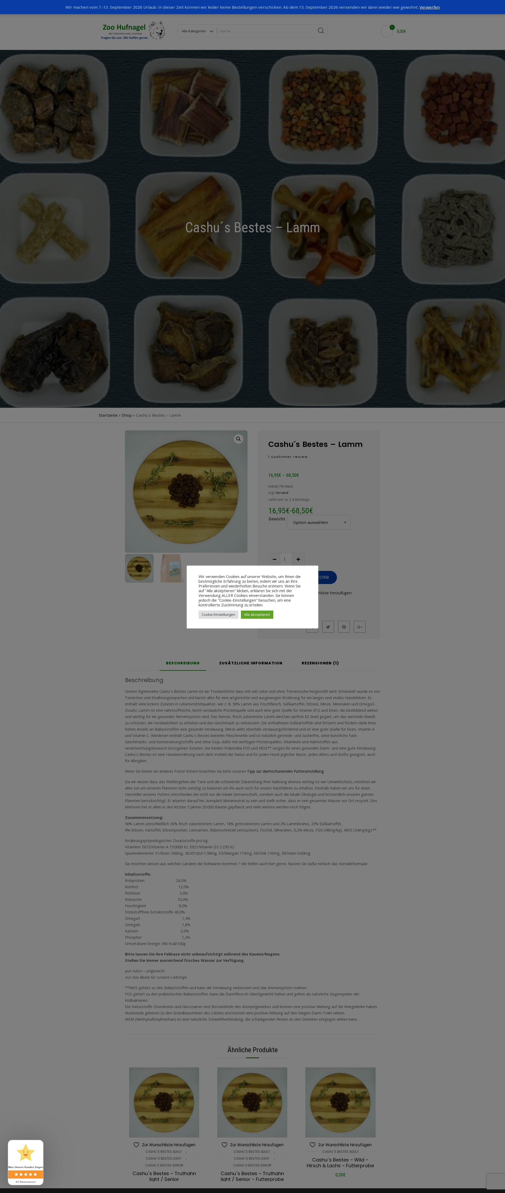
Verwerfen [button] (430, 7)
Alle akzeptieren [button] (257, 614)
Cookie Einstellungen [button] (218, 614)
